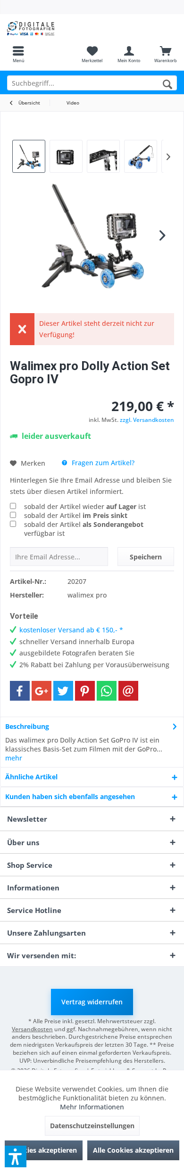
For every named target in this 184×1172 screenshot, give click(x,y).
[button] (15, 1156)
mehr (13, 757)
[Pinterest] (85, 691)
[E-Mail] (128, 691)
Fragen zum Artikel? (102, 462)
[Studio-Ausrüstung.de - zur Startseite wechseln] (46, 28)
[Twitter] (63, 691)
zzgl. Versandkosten (147, 420)
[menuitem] (18, 54)
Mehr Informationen (92, 1106)
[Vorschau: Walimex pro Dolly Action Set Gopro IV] (28, 156)
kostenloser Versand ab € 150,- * (71, 629)
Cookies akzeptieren (43, 1150)
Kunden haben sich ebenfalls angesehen (70, 796)
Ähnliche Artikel (31, 776)
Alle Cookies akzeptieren (133, 1150)
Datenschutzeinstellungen (92, 1125)
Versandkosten (32, 1029)
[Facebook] (20, 691)
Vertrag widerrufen (92, 1001)
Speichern (146, 556)
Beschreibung (27, 726)
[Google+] (41, 691)
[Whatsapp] (107, 691)
